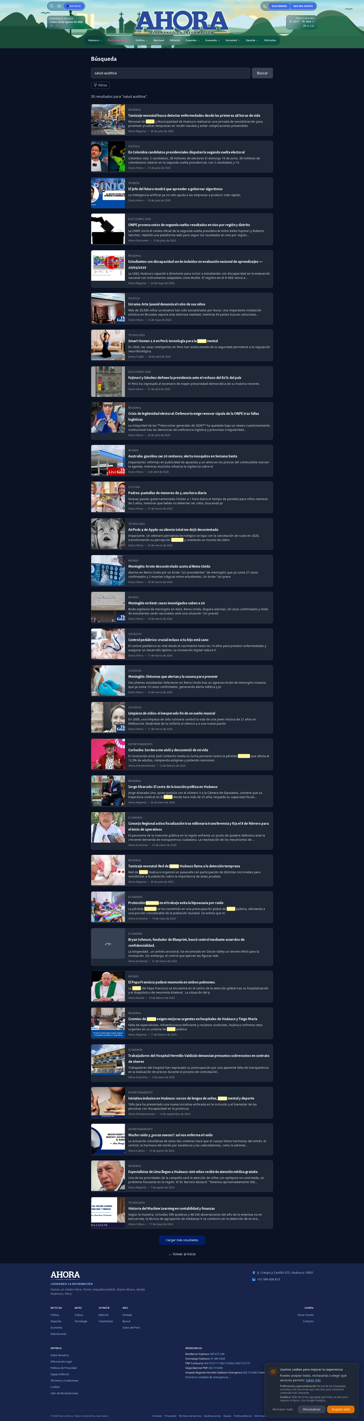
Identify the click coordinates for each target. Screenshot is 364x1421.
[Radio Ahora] (59, 6)
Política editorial (243, 1415)
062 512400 (250, 1372)
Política (140, 40)
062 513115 (243, 1363)
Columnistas (106, 1321)
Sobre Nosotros (60, 1355)
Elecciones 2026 (117, 40)
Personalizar (312, 1409)
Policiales (270, 40)
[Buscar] (51, 6)
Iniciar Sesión (303, 6)
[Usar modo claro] (265, 6)
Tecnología (81, 1321)
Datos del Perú (131, 1327)
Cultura (79, 1315)
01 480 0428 (217, 1358)
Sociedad (231, 40)
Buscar (262, 73)
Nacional (159, 40)
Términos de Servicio (190, 1415)
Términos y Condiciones (64, 1380)
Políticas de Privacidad (64, 1368)
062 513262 (227, 1363)
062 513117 (211, 1363)
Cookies (55, 1387)
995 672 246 (217, 1354)
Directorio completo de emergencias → (208, 1377)
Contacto (308, 1321)
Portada (127, 1315)
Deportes (191, 40)
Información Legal (61, 1361)
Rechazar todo (283, 1409)
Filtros (102, 85)
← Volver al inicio (182, 1254)
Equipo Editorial (60, 1374)
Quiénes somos (212, 1415)
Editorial (175, 40)
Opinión (250, 40)
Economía (211, 40)
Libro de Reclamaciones (64, 1393)
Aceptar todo (341, 1409)
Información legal (264, 1415)
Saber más (313, 1380)
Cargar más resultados (182, 1240)
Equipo (227, 1415)
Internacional (58, 1334)
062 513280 (216, 1368)
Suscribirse (279, 6)
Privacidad (170, 1415)
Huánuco (93, 40)
